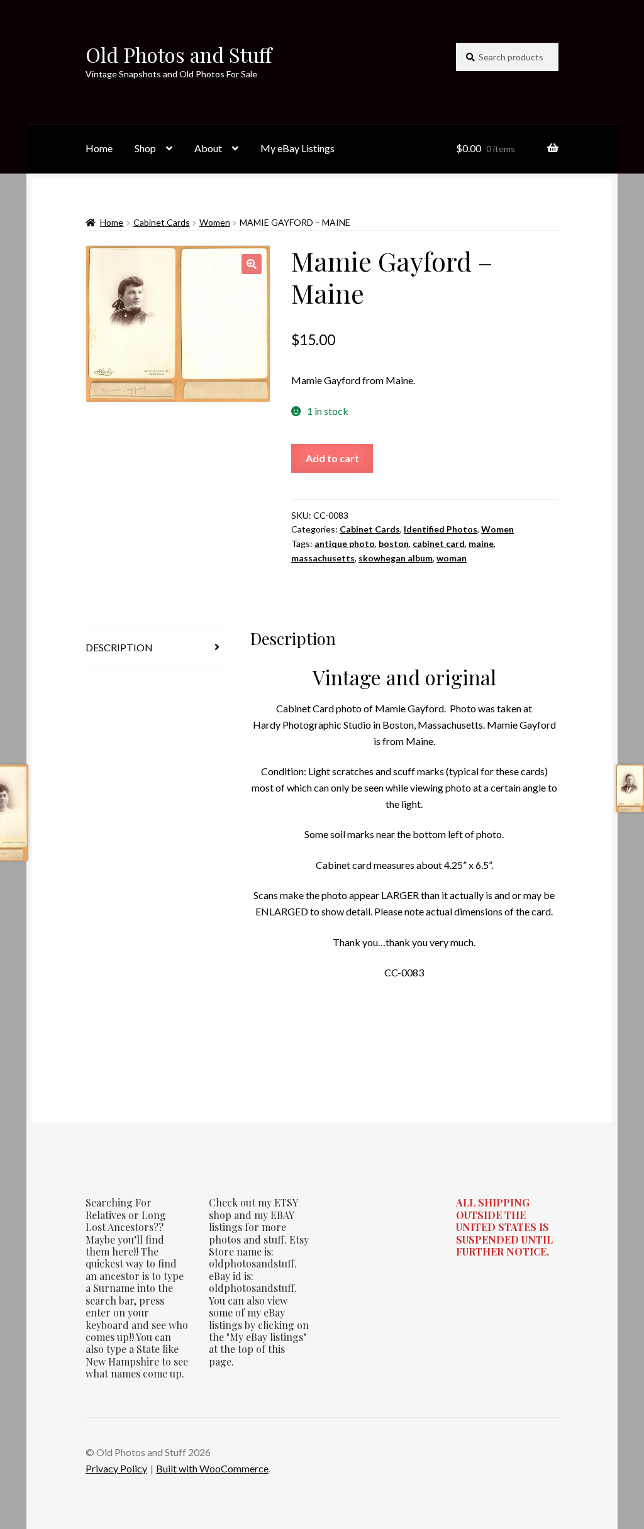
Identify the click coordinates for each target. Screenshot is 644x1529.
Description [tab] (119, 647)
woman (451, 558)
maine (481, 543)
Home (99, 148)
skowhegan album (395, 558)
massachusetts (323, 558)
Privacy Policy (116, 1468)
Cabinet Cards (161, 222)
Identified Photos (440, 529)
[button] (252, 264)
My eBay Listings (297, 148)
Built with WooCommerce (212, 1468)
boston (394, 543)
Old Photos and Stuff (179, 54)
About (208, 148)
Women (214, 222)
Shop (145, 148)
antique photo (344, 543)
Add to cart (332, 458)
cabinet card (439, 543)
